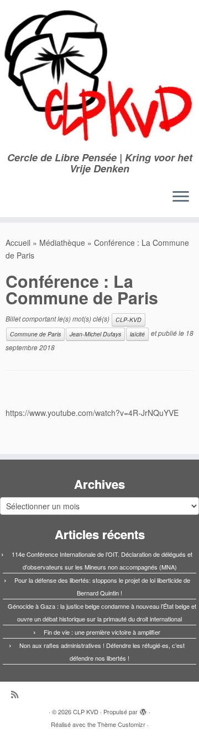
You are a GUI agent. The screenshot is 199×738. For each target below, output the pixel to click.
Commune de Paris (35, 334)
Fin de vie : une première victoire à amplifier (102, 632)
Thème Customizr (121, 724)
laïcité (137, 334)
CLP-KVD (129, 319)
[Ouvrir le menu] (180, 197)
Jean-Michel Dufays (95, 334)
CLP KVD (85, 711)
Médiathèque (62, 242)
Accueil (18, 242)
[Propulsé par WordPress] (143, 709)
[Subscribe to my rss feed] (17, 694)
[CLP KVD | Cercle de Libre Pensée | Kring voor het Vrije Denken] (99, 76)
